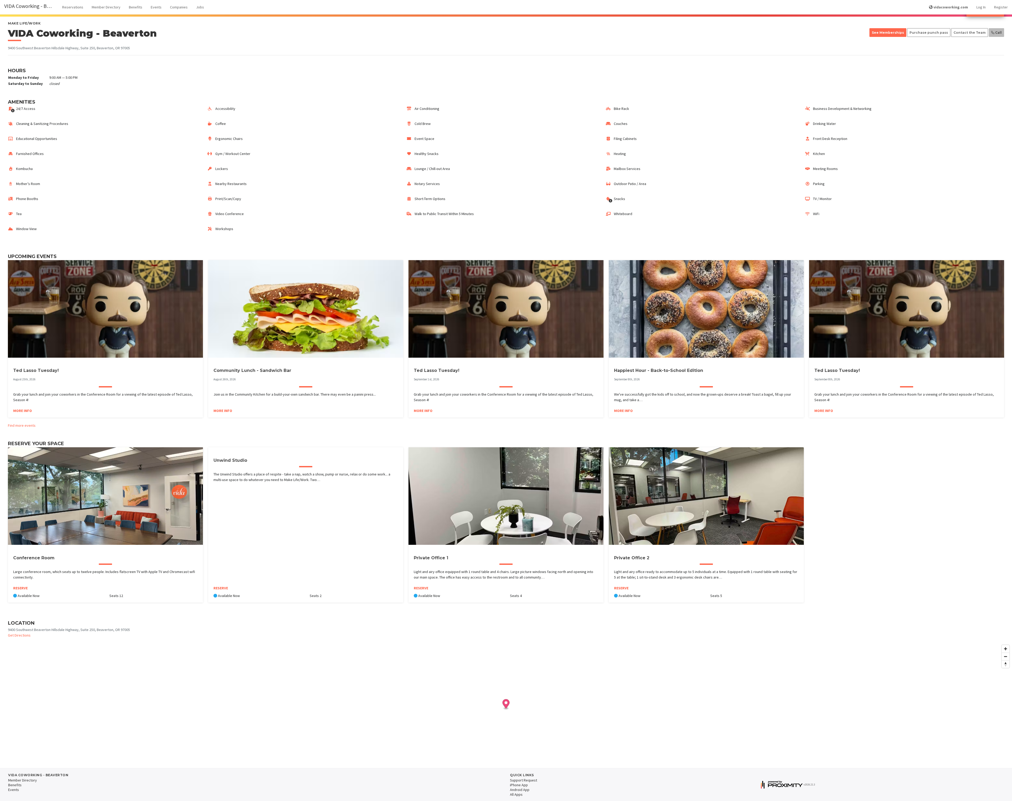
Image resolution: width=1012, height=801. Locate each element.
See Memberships (888, 33)
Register (1001, 7)
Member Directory (106, 7)
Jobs (200, 7)
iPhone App (519, 785)
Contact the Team (969, 33)
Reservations (72, 7)
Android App (519, 789)
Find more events (22, 425)
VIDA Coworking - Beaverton (31, 6)
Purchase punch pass (928, 33)
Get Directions (19, 635)
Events (156, 7)
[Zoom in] (1005, 649)
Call (998, 33)
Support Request (523, 780)
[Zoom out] (1005, 656)
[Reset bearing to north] (1005, 664)
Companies (179, 7)
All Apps (516, 794)
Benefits (135, 7)
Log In (981, 7)
